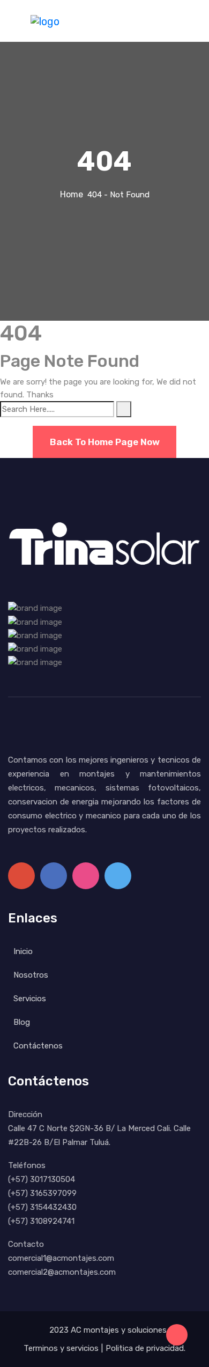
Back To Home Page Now (105, 442)
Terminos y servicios (61, 1348)
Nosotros (30, 975)
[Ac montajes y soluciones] (45, 20)
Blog (21, 1022)
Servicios (29, 998)
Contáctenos (38, 1046)
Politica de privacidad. (145, 1348)
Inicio (23, 951)
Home (73, 194)
